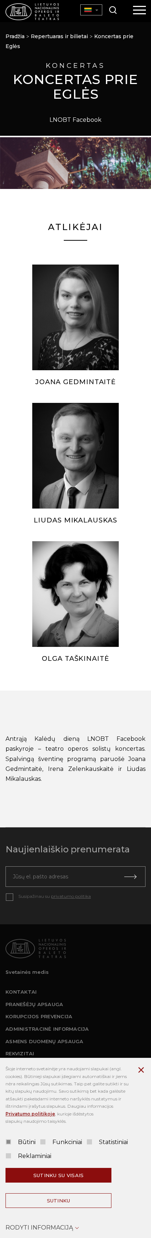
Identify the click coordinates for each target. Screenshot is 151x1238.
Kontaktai (21, 992)
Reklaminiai (34, 1156)
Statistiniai (113, 1142)
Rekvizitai (19, 1053)
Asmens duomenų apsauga (44, 1041)
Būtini (27, 1142)
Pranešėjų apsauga (34, 1004)
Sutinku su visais (58, 1175)
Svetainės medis (27, 972)
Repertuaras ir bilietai (59, 36)
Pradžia (15, 36)
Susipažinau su (54, 896)
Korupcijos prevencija (38, 1016)
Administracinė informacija (47, 1029)
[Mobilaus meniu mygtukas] (139, 10)
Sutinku (58, 1201)
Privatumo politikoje (30, 1114)
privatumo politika (71, 896)
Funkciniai (67, 1142)
